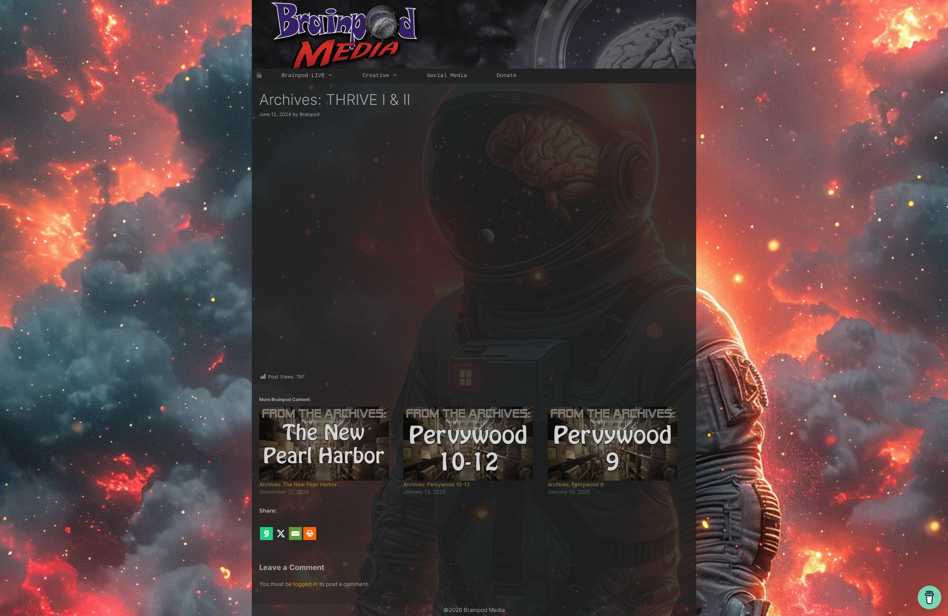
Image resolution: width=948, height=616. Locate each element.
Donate (507, 76)
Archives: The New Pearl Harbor (298, 484)
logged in (305, 583)
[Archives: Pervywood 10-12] (471, 444)
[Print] (309, 528)
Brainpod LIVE (303, 76)
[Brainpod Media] (259, 76)
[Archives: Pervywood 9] (616, 444)
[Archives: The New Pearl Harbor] (327, 444)
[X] (280, 528)
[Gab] (266, 528)
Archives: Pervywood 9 (576, 484)
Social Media (447, 76)
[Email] (295, 528)
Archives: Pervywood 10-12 (436, 484)
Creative (376, 76)
